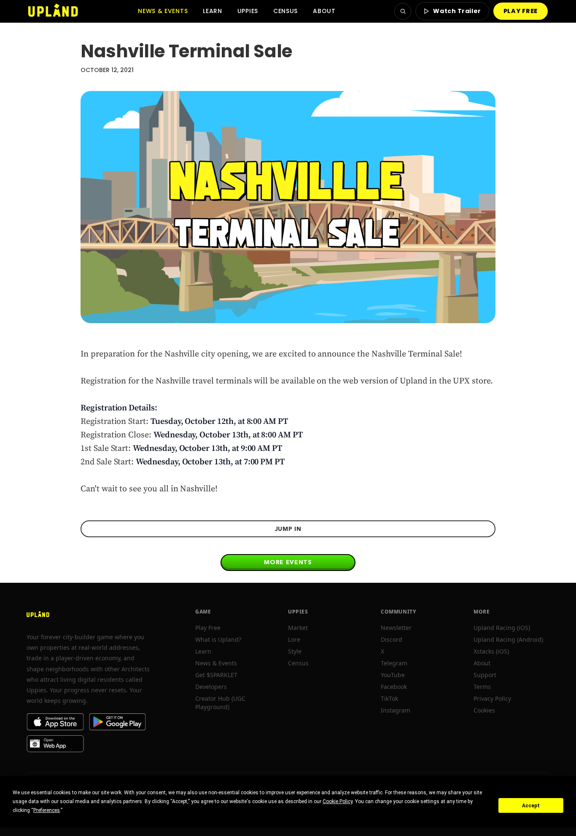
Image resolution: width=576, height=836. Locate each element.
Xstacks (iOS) (491, 651)
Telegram (394, 663)
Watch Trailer (457, 11)
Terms (482, 687)
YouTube (393, 675)
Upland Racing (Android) (508, 639)
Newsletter (396, 628)
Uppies (247, 11)
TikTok (389, 698)
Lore (294, 639)
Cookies (484, 710)
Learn (212, 11)
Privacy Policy (492, 698)
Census (285, 11)
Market (298, 628)
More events (288, 562)
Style (294, 651)
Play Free (208, 628)
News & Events (163, 11)
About (324, 11)
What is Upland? (218, 639)
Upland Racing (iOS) (502, 628)
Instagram (395, 710)
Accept (531, 806)
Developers (211, 687)
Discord (391, 639)
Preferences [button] (46, 810)
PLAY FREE (520, 11)
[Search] (402, 11)
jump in (288, 529)
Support (485, 675)
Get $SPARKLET (216, 675)
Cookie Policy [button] (338, 801)
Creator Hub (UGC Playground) (220, 702)
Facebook (394, 687)
